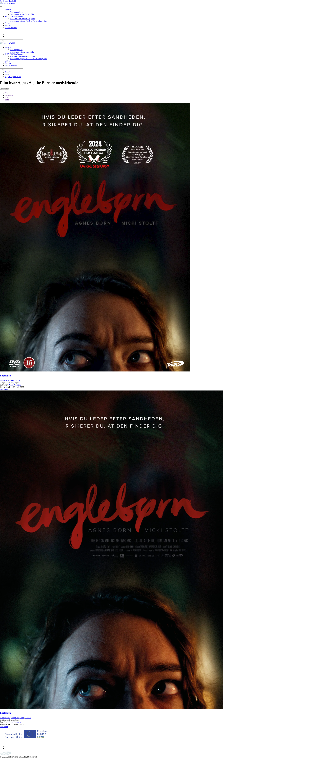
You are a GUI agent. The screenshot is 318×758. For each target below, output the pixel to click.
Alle (6, 93)
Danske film (5, 718)
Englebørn (5, 375)
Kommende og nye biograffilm (22, 14)
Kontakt (8, 25)
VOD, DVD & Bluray (14, 16)
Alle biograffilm (16, 12)
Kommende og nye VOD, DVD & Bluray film (28, 21)
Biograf (8, 10)
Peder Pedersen (15, 385)
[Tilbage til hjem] (9, 3)
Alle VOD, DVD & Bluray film (22, 19)
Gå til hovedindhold (8, 1)
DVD (7, 97)
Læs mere (4, 389)
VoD (7, 100)
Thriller (17, 380)
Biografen (9, 95)
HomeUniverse (11, 28)
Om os (7, 23)
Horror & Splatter (7, 380)
